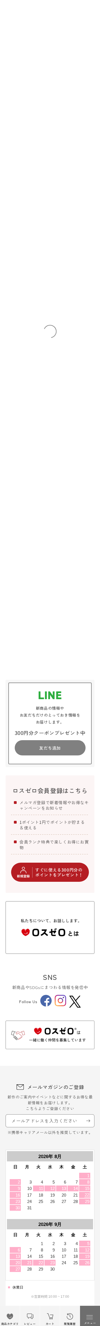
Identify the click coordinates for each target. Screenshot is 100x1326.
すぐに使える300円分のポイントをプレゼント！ (59, 872)
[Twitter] (75, 1002)
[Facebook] (46, 1005)
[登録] (88, 1120)
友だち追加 (50, 748)
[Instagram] (60, 1005)
